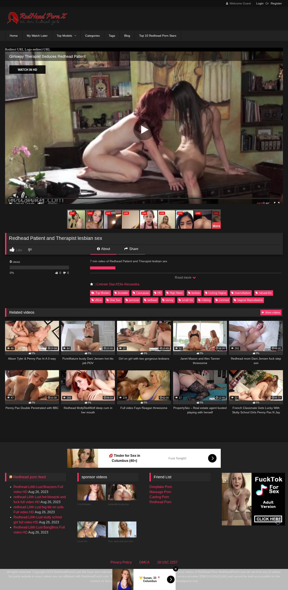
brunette (123, 292)
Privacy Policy (121, 562)
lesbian (195, 292)
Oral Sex (115, 300)
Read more (183, 277)
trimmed (224, 300)
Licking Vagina (217, 292)
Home (14, 35)
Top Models (64, 35)
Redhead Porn (160, 502)
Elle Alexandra (128, 284)
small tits (187, 300)
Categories (92, 35)
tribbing (206, 300)
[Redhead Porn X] (36, 19)
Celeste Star (105, 284)
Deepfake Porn (160, 487)
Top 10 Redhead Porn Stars (157, 35)
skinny (170, 300)
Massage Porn (160, 492)
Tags (112, 35)
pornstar (134, 300)
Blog (127, 35)
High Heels (176, 292)
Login (260, 3)
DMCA (144, 562)
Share (133, 249)
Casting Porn (159, 497)
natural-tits (265, 292)
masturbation (242, 292)
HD (159, 292)
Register (276, 3)
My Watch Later (37, 35)
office (98, 300)
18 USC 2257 (167, 562)
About (105, 249)
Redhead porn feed (29, 477)
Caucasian (142, 292)
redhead (152, 300)
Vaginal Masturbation (250, 300)
